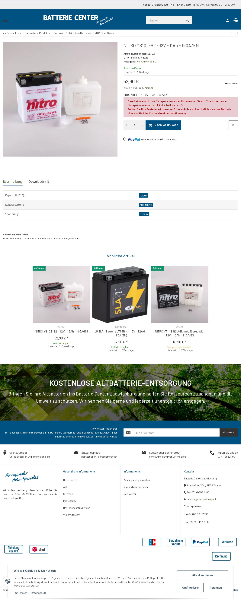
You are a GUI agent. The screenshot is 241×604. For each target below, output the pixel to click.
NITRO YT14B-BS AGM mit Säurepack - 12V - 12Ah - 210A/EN (179, 333)
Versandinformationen (136, 486)
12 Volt (144, 214)
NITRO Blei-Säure (146, 61)
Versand (148, 87)
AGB (65, 486)
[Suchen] (187, 20)
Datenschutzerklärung (62, 432)
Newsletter (130, 493)
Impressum (20, 592)
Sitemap (68, 493)
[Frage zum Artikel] (233, 125)
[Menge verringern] (127, 125)
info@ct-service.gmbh (204, 499)
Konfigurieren (191, 587)
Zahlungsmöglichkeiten (137, 480)
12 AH (143, 195)
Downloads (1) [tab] (39, 182)
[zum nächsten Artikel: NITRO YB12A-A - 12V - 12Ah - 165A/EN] (232, 32)
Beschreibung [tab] (13, 182)
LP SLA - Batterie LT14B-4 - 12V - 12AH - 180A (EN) (120, 333)
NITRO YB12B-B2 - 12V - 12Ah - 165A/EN (61, 331)
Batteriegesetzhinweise (76, 507)
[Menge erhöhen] (142, 125)
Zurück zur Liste (12, 33)
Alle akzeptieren (202, 575)
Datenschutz (39, 592)
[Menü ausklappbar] (5, 20)
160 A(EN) (146, 204)
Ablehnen (216, 587)
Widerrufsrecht (71, 514)
